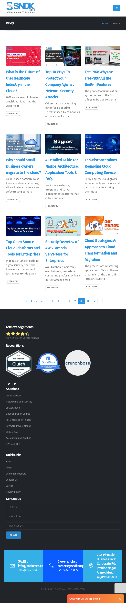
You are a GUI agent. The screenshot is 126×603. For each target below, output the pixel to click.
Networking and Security (19, 401)
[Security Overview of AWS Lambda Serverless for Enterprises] (63, 225)
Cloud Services (13, 395)
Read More (13, 113)
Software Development (18, 426)
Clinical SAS (12, 432)
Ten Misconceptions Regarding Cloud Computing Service (101, 166)
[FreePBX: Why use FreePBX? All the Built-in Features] (102, 55)
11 (88, 300)
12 (94, 300)
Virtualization (13, 407)
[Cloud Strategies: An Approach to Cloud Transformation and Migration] (102, 225)
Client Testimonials (16, 473)
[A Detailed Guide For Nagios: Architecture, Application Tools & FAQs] (63, 144)
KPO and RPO (13, 444)
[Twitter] (8, 384)
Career (9, 485)
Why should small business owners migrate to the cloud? (23, 166)
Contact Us (12, 479)
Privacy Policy (13, 492)
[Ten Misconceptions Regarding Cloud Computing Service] (102, 144)
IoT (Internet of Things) (18, 420)
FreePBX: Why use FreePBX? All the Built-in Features (99, 78)
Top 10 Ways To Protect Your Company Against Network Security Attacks (59, 84)
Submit (13, 535)
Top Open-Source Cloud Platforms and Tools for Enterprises (23, 248)
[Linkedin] (15, 384)
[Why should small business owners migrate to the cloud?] (23, 144)
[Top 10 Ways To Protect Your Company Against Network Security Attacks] (63, 55)
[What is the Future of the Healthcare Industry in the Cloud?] (23, 55)
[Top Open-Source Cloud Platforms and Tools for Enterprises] (23, 225)
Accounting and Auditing (18, 438)
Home (105, 23)
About (9, 467)
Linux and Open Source (18, 413)
